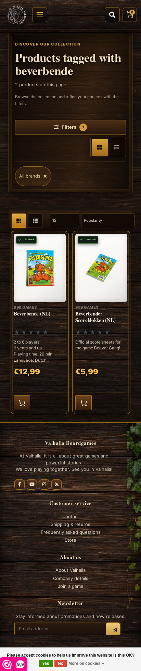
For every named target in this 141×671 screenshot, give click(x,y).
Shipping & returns (70, 524)
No (60, 663)
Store (70, 540)
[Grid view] (100, 147)
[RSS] (56, 484)
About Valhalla (70, 570)
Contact (70, 516)
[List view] (116, 147)
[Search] (112, 14)
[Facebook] (19, 484)
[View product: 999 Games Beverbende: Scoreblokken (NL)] (101, 322)
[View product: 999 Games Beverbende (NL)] (39, 322)
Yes (45, 663)
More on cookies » (86, 663)
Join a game (71, 586)
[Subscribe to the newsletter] (113, 629)
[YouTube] (32, 484)
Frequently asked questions (71, 532)
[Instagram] (44, 484)
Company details (70, 578)
